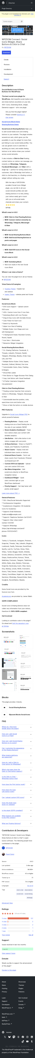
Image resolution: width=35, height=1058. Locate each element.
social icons (20, 894)
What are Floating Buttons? (11, 823)
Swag (21, 1008)
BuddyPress (7, 1024)
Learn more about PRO (11, 493)
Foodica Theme (10, 289)
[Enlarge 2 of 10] (14, 649)
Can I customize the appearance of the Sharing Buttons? (13, 749)
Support (6, 79)
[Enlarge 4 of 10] (14, 671)
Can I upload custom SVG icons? (13, 797)
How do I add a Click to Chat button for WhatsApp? (11, 763)
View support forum (8, 953)
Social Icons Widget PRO (19, 414)
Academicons (6, 596)
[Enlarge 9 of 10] (31, 675)
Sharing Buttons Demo (10, 124)
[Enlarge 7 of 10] (31, 653)
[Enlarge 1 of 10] (14, 637)
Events (20, 1001)
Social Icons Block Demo (11, 122)
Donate (21, 1004)
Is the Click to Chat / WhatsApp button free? (10, 777)
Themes (21, 985)
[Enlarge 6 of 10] (31, 637)
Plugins (20, 988)
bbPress (5, 1020)
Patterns (21, 992)
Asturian (9, 1032)
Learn (4, 998)
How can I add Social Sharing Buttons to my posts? (12, 742)
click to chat (20, 890)
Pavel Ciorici (10, 854)
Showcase (22, 982)
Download (6, 52)
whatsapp (29, 897)
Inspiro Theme (9, 294)
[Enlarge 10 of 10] (31, 686)
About (4, 982)
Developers (6, 1004)
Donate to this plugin (9, 970)
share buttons (28, 890)
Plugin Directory (7, 8)
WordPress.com (8, 1014)
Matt (4, 1017)
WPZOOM (7, 47)
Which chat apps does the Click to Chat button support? (12, 770)
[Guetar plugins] (22, 21)
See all (31, 935)
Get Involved (22, 998)
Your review (6, 935)
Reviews (7, 64)
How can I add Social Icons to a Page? (9, 735)
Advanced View (7, 903)
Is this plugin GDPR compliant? (12, 810)
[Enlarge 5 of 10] (14, 684)
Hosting (4, 988)
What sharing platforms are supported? (10, 756)
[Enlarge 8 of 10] (31, 664)
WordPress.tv (7, 1008)
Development (8, 74)
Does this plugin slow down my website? (9, 803)
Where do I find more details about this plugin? (10, 727)
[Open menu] (32, 3)
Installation (7, 69)
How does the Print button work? (13, 784)
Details (6, 60)
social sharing (28, 894)
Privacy (4, 992)
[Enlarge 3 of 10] (14, 660)
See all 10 (30, 885)
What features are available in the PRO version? (11, 816)
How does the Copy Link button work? (9, 790)
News (4, 985)
